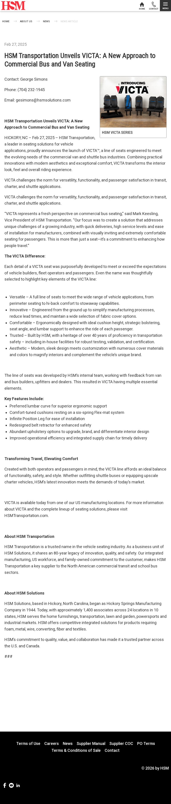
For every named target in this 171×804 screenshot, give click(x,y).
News (46, 21)
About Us (26, 21)
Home (5, 21)
